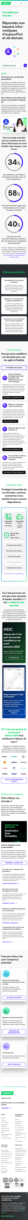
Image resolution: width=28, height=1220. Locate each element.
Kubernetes (4, 1169)
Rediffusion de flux (10, 421)
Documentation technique (19, 1122)
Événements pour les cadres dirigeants (20, 1154)
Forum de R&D (18, 1141)
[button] (14, 1216)
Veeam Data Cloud (5, 1158)
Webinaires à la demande (19, 1164)
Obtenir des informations (12, 449)
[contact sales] (25, 65)
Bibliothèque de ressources (19, 1158)
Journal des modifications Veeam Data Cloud (20, 1133)
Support (17, 1119)
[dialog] (14, 1206)
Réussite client (18, 1125)
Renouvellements (19, 1128)
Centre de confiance (6, 1138)
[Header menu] (25, 3)
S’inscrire (5, 1108)
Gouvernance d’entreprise (4, 1125)
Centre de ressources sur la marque (6, 1135)
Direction (3, 1120)
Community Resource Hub (20, 1138)
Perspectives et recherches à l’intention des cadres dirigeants (21, 1150)
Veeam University (19, 1130)
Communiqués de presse (5, 1131)
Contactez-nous (5, 1128)
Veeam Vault (4, 1160)
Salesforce (3, 1166)
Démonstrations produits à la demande (20, 1170)
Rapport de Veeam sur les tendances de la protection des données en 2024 (14, 255)
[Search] (21, 3)
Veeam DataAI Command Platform (5, 1151)
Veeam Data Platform (6, 1156)
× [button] (26, 1193)
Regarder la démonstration (13, 398)
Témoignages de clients (21, 1167)
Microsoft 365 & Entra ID (6, 1163)
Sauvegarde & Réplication (4, 1171)
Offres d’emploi (5, 1122)
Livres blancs (18, 1161)
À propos (3, 1118)
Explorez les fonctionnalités (14, 472)
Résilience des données (7, 1154)
